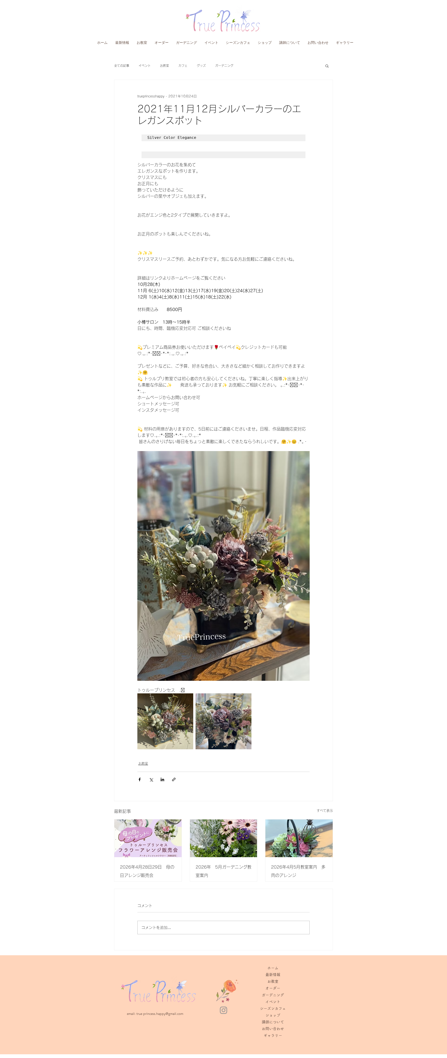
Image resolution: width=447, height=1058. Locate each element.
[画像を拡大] (165, 721)
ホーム (272, 968)
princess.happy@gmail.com (163, 1013)
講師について (273, 1022)
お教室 (164, 65)
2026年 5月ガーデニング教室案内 (223, 871)
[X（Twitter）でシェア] (151, 779)
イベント (145, 65)
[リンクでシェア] (174, 779)
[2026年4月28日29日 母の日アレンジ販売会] (148, 838)
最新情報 (272, 974)
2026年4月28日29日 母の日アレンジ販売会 (147, 871)
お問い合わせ (273, 1029)
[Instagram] (223, 1010)
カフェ (182, 65)
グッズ (201, 65)
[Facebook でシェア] (139, 779)
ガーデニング (224, 65)
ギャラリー (273, 1035)
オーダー (272, 988)
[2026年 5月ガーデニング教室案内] (223, 838)
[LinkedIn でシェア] (162, 779)
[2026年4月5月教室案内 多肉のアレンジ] (299, 838)
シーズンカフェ (273, 1008)
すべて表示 (325, 810)
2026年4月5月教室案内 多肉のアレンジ (298, 871)
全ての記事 (121, 65)
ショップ (272, 1015)
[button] (327, 66)
